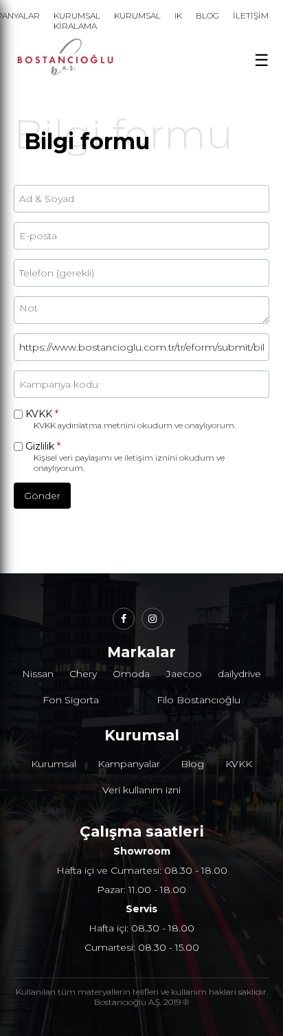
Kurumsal (53, 764)
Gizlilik (42, 446)
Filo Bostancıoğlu (198, 700)
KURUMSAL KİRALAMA (77, 20)
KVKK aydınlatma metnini (84, 425)
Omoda (131, 674)
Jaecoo (184, 674)
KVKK (41, 414)
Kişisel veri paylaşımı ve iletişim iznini (105, 457)
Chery (83, 674)
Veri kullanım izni (141, 790)
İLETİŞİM (251, 15)
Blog (192, 764)
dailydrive (239, 674)
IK (178, 15)
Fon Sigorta (71, 700)
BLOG (207, 15)
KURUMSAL (137, 15)
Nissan (38, 674)
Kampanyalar (129, 764)
